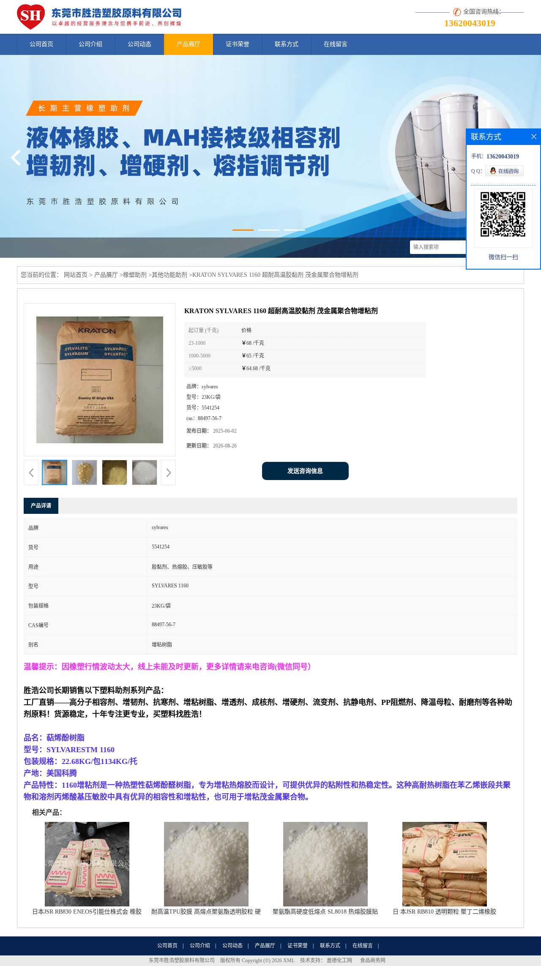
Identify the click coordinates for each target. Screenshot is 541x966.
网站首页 (75, 275)
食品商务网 (372, 960)
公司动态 (139, 44)
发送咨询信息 (305, 471)
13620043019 (469, 23)
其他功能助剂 (169, 275)
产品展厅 (188, 44)
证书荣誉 (237, 44)
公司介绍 (90, 44)
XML (289, 960)
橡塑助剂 (135, 275)
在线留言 (335, 44)
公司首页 (41, 44)
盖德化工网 (339, 960)
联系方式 (286, 44)
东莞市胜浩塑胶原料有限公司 (182, 960)
